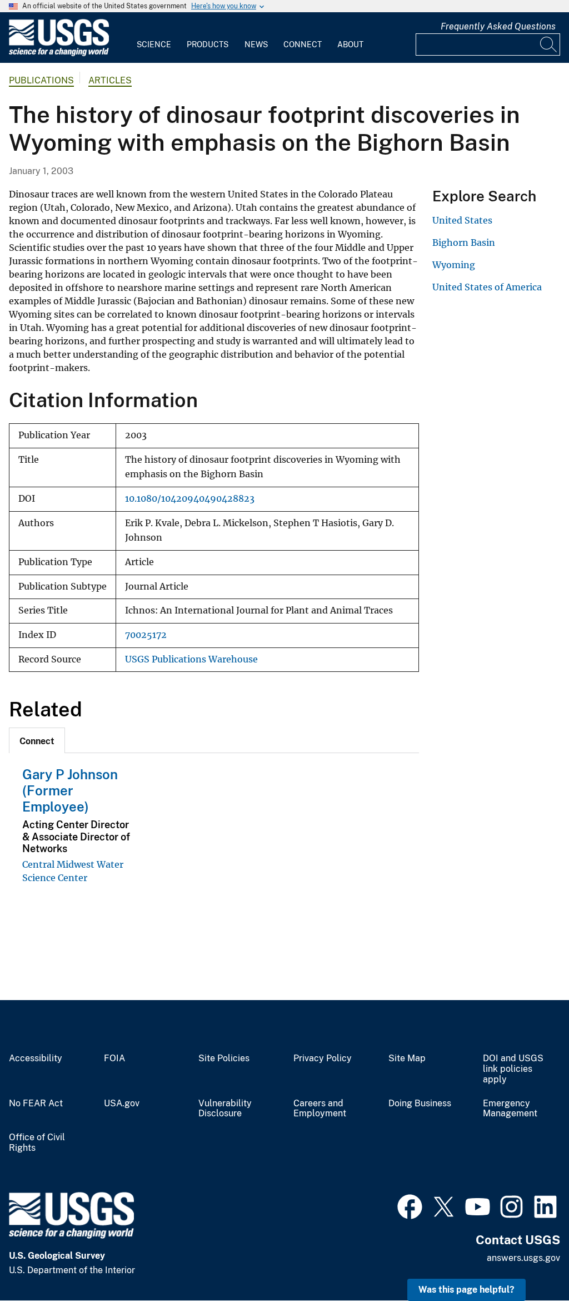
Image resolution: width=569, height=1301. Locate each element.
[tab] (37, 740)
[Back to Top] (529, 1261)
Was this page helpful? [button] (466, 1289)
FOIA (114, 1058)
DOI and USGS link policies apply (513, 1069)
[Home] (59, 53)
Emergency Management (510, 1109)
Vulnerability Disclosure (225, 1109)
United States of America (487, 287)
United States (462, 220)
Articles (110, 80)
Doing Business (419, 1104)
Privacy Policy (322, 1058)
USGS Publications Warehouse (191, 659)
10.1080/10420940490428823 (189, 498)
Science (154, 44)
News (256, 44)
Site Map (407, 1058)
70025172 (146, 635)
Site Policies (223, 1058)
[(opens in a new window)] (410, 1205)
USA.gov (121, 1104)
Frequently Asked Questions (498, 26)
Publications (41, 80)
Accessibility (35, 1058)
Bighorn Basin (463, 242)
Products (207, 44)
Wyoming (453, 264)
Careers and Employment (319, 1109)
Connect (302, 44)
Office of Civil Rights (37, 1142)
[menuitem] (154, 38)
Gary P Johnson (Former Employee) (70, 790)
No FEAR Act (36, 1104)
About (350, 44)
